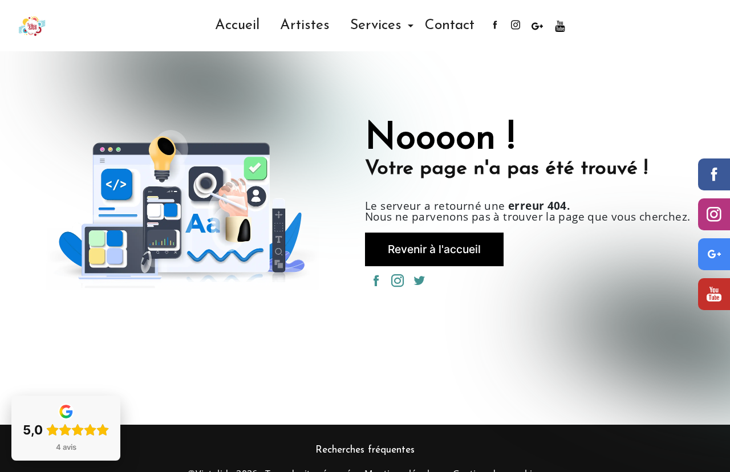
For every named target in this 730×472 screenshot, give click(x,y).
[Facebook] (714, 174)
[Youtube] (714, 294)
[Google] (714, 254)
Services (376, 25)
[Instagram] (714, 214)
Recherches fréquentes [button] (365, 450)
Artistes (305, 25)
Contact (449, 25)
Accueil (237, 25)
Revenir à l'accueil (434, 249)
